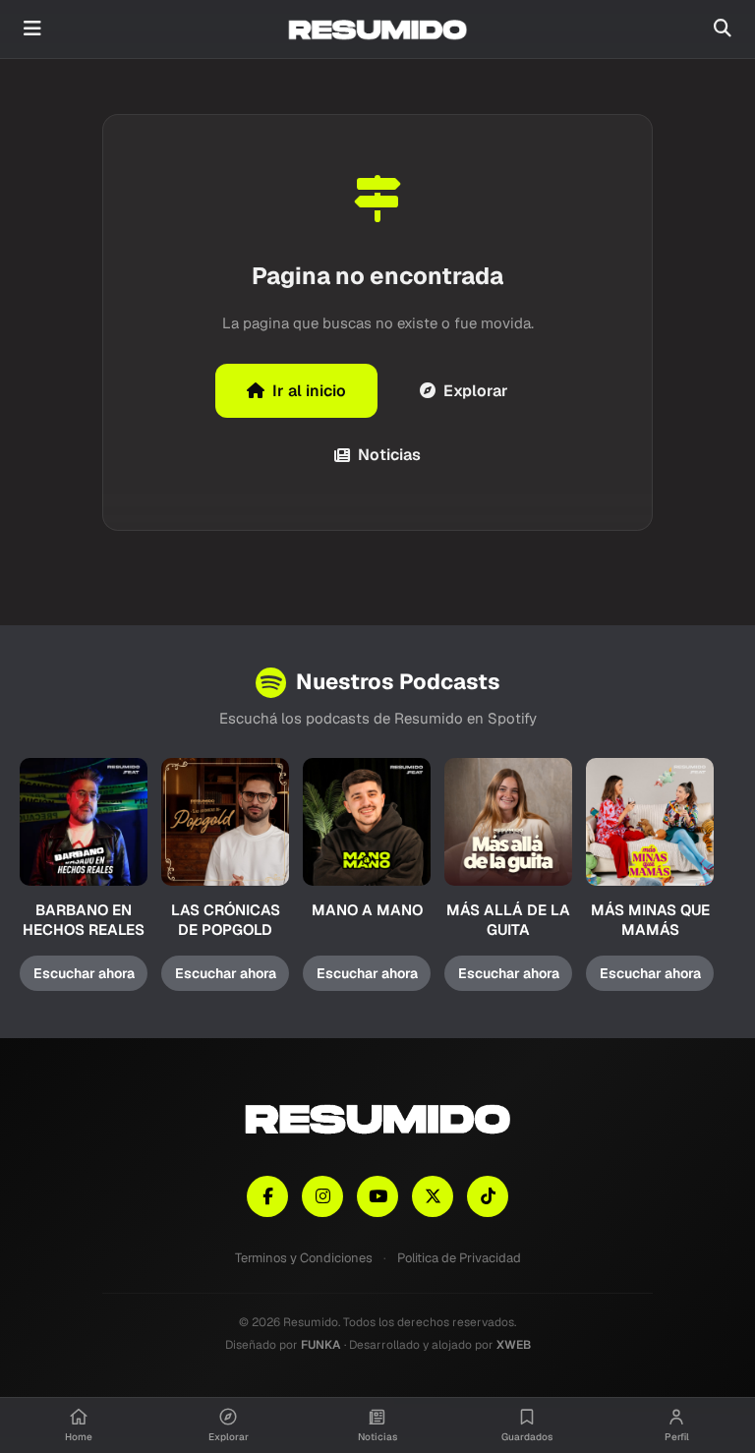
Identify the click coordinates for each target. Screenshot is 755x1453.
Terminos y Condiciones (304, 1258)
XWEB (513, 1345)
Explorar (475, 390)
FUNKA (321, 1345)
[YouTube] (377, 1196)
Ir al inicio (309, 390)
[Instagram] (322, 1196)
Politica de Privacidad (459, 1258)
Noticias (389, 454)
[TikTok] (487, 1196)
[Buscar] (722, 29)
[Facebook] (267, 1196)
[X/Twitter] (432, 1196)
